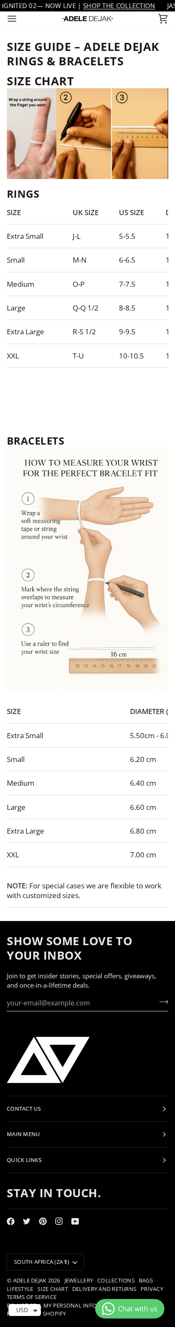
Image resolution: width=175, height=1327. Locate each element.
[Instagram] (59, 1221)
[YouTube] (75, 1221)
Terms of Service (31, 1297)
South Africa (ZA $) (41, 1261)
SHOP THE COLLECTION (119, 5)
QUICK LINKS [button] (24, 1160)
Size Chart (52, 1289)
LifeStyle (20, 1289)
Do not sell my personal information (64, 1305)
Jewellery (79, 1280)
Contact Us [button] (24, 1108)
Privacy (152, 1289)
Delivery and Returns (104, 1289)
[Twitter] (27, 1221)
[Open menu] (19, 18)
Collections (116, 1280)
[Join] (161, 1002)
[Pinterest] (43, 1221)
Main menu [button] (23, 1134)
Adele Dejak (30, 1280)
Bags (146, 1280)
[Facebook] (10, 1221)
